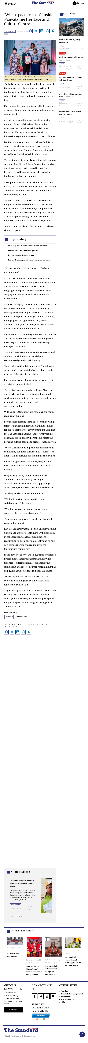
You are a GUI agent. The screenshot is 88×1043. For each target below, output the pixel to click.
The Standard (66, 997)
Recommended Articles (22, 930)
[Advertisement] (30, 755)
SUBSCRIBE (13, 1010)
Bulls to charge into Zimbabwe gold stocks (24, 251)
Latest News (69, 13)
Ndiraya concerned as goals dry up (21, 255)
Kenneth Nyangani (67, 122)
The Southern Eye (67, 999)
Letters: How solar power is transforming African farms (29, 260)
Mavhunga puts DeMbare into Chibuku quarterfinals (28, 246)
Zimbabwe (9, 617)
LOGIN (81, 3)
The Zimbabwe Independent (72, 994)
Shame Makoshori (66, 66)
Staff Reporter (65, 49)
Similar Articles (21, 871)
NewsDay (64, 991)
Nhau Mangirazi (67, 69)
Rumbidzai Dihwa (21, 617)
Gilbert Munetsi (24, 31)
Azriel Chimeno (16, 908)
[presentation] (11, 917)
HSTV (63, 1002)
